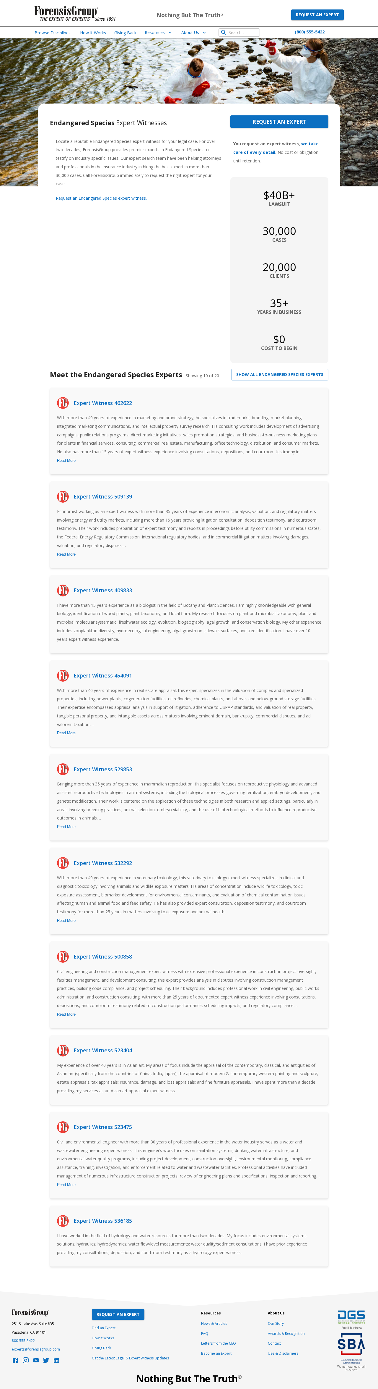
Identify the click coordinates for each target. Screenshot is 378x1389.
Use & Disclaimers (283, 1353)
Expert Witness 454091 (103, 675)
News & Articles (214, 1323)
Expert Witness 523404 (103, 1050)
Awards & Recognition (286, 1333)
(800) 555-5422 (310, 32)
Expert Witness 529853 (103, 769)
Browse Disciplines (53, 33)
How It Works (93, 33)
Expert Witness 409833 (103, 590)
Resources (155, 32)
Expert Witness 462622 (103, 402)
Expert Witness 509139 (103, 496)
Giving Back (125, 33)
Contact (274, 1343)
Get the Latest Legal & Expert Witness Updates (130, 1358)
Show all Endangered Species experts (279, 374)
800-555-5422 (23, 1340)
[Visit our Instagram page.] (25, 1362)
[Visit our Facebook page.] (15, 1362)
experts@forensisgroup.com (36, 1349)
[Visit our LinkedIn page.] (56, 1362)
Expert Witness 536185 (103, 1220)
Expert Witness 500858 (103, 956)
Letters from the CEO (218, 1343)
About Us (190, 32)
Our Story (276, 1323)
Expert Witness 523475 (103, 1126)
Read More (66, 460)
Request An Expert (118, 1314)
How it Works (103, 1337)
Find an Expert (103, 1327)
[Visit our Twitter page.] (46, 1362)
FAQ (204, 1333)
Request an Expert (317, 14)
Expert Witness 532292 (103, 863)
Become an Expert (216, 1353)
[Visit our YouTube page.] (36, 1362)
